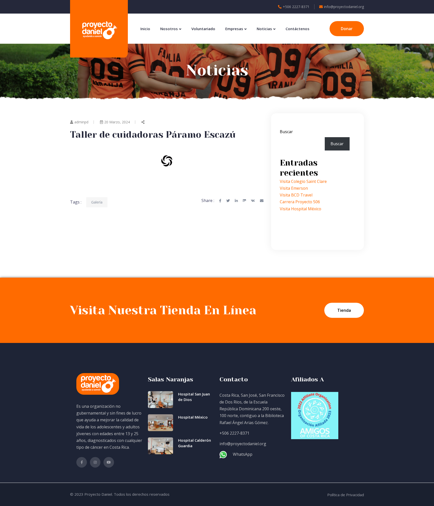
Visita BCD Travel (296, 195)
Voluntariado (203, 28)
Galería (96, 202)
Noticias (264, 28)
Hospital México (193, 417)
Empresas (234, 28)
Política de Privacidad (345, 494)
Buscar (286, 131)
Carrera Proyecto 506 (300, 202)
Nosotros (169, 28)
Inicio (145, 28)
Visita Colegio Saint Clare (303, 181)
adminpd (81, 122)
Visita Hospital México (300, 209)
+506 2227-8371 (296, 6)
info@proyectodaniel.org (344, 6)
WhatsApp (242, 454)
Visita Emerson (294, 188)
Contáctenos (297, 28)
